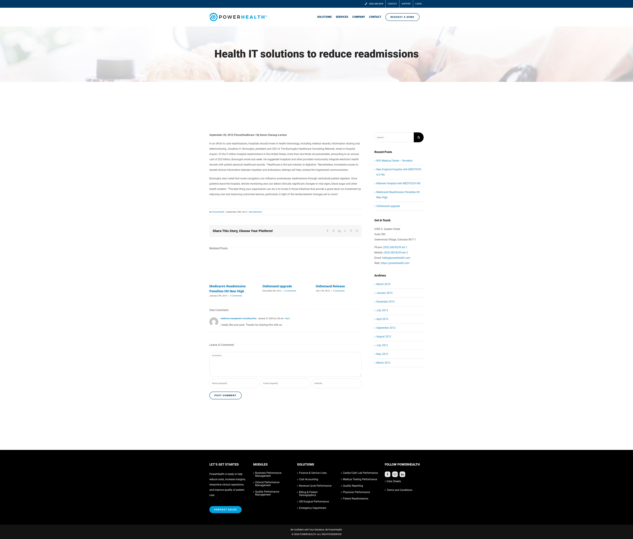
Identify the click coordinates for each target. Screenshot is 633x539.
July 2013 (382, 310)
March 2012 (383, 362)
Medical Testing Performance (360, 479)
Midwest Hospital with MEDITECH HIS (398, 183)
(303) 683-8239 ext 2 (396, 252)
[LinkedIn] (402, 474)
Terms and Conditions (399, 490)
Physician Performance (356, 492)
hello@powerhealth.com (396, 257)
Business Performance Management (268, 474)
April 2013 (382, 319)
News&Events (255, 212)
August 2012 (383, 336)
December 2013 (385, 301)
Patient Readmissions (355, 498)
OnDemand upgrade (277, 286)
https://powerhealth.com (395, 263)
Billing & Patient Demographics (308, 494)
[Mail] (395, 474)
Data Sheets (394, 481)
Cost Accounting (308, 479)
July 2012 (382, 345)
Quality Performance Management (267, 493)
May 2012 (382, 354)
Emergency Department (312, 508)
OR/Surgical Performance (314, 501)
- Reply (287, 318)
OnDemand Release (330, 286)
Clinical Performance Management (267, 484)
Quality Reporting (353, 485)
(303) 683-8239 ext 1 (395, 247)
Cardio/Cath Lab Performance (360, 472)
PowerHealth (218, 212)
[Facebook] (387, 474)
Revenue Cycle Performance (315, 485)
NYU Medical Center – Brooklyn (394, 160)
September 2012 (385, 327)
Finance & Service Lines (313, 472)
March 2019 (383, 284)
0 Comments (236, 295)
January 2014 (384, 292)
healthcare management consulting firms (238, 318)
